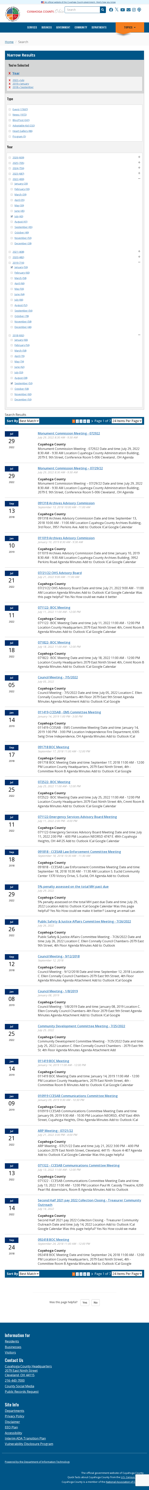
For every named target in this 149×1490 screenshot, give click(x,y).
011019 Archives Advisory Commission (66, 538)
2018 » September (23, 87)
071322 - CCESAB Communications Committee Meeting (79, 1165)
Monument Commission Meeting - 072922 (69, 433)
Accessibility (13, 1433)
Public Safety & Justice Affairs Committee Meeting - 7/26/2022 (84, 921)
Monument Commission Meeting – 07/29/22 (70, 468)
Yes (85, 1302)
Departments (99, 27)
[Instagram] (134, 10)
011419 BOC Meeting (53, 1061)
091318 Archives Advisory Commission (66, 503)
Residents (12, 1341)
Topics (128, 27)
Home (9, 42)
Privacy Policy (14, 1416)
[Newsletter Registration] (128, 10)
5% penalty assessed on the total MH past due (73, 886)
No (96, 1302)
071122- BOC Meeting (54, 607)
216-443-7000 (15, 1380)
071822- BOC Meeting (54, 642)
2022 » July (18, 80)
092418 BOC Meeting (53, 1239)
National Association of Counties (125, 1482)
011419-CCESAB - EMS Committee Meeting (69, 712)
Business (47, 27)
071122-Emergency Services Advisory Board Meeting (77, 817)
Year (16, 73)
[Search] (102, 9)
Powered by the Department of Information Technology (37, 1462)
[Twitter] (117, 10)
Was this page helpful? (64, 1302)
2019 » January (21, 83)
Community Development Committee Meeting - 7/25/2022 (81, 1026)
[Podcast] (139, 10)
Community (80, 27)
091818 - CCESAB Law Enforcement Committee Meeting (79, 852)
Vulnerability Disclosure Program (29, 1444)
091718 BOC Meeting (53, 747)
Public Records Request (22, 1391)
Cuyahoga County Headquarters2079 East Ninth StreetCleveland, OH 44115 (28, 1370)
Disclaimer (12, 1422)
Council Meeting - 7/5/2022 (58, 677)
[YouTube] (122, 10)
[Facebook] (111, 10)
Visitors (10, 1352)
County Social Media (19, 1386)
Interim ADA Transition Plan (25, 1438)
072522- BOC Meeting (54, 782)
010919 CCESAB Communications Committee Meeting (78, 1096)
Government (63, 27)
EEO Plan (11, 1427)
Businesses (13, 1347)
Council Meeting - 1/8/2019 (58, 991)
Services (32, 27)
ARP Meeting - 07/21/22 (55, 1131)
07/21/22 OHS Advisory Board (60, 573)
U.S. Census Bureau (132, 1477)
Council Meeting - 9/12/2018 (59, 956)
